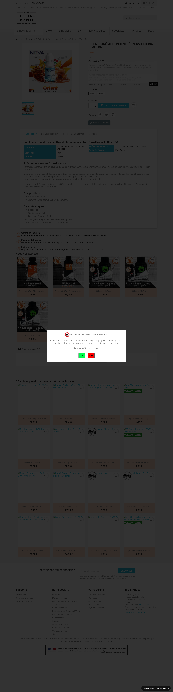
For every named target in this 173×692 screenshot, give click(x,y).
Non (91, 355)
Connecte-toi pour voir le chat (156, 688)
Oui (81, 355)
